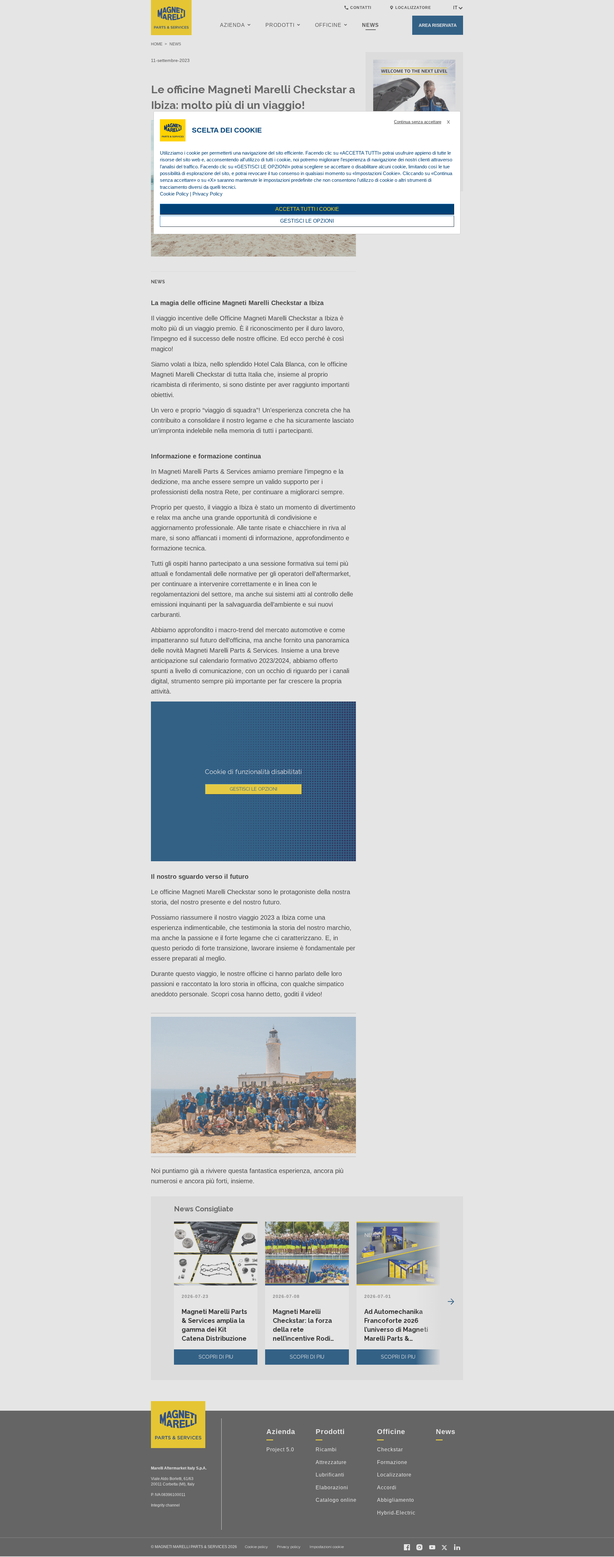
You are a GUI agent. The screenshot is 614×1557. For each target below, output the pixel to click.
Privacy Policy (208, 193)
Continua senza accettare (417, 121)
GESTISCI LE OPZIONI (307, 221)
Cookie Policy (174, 193)
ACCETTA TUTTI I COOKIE (307, 209)
